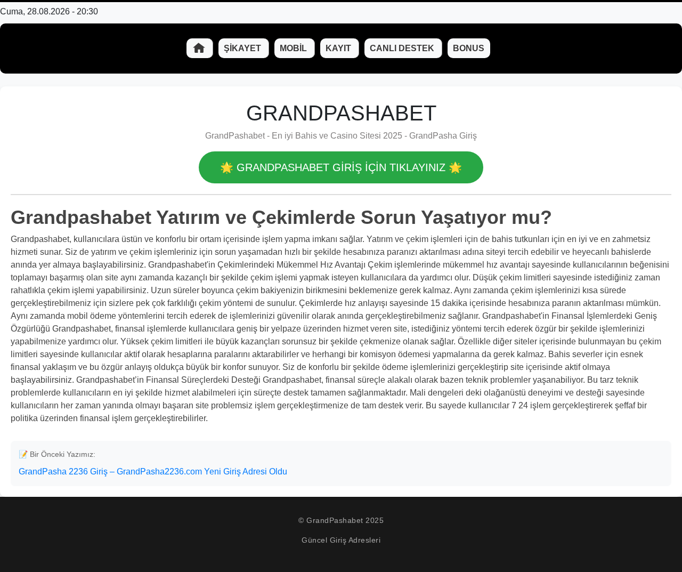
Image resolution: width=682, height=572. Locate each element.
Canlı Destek (403, 48)
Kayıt (339, 48)
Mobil (294, 48)
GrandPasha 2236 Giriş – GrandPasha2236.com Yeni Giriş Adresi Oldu (153, 471)
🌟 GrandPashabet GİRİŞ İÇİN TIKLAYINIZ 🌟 (341, 167)
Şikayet (243, 48)
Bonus (468, 48)
